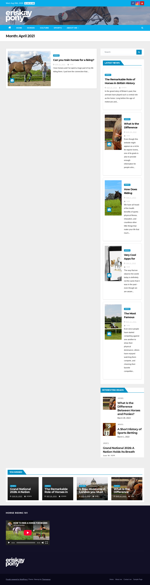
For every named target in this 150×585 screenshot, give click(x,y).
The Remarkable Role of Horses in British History (56, 492)
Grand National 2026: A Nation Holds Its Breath (21, 492)
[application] (28, 532)
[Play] (9, 543)
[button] (142, 28)
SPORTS (58, 28)
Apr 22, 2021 (60, 64)
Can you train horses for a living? (73, 60)
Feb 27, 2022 (131, 198)
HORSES (31, 28)
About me (72, 28)
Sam (71, 64)
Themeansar (46, 579)
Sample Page (137, 579)
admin (124, 88)
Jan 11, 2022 (131, 263)
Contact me (127, 579)
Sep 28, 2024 (112, 88)
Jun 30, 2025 (17, 496)
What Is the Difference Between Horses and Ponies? (125, 493)
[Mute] (43, 543)
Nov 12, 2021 (131, 322)
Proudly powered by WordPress (17, 579)
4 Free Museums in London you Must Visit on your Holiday (92, 493)
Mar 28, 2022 (131, 132)
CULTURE (44, 28)
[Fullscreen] (46, 543)
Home (19, 28)
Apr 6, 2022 (85, 496)
